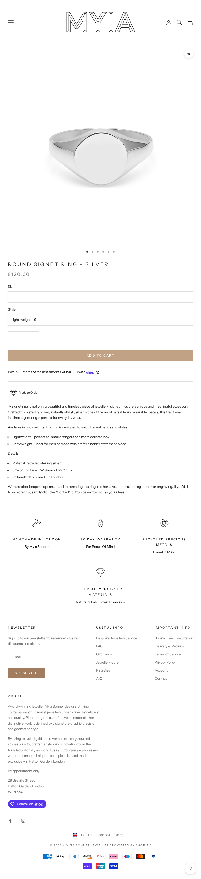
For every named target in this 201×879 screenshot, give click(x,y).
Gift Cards (104, 654)
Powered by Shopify (131, 845)
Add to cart (100, 355)
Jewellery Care (107, 662)
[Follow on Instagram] (23, 820)
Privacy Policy (165, 662)
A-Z (99, 678)
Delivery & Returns (169, 646)
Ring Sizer (104, 670)
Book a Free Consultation (174, 638)
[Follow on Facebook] (10, 820)
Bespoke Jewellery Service (116, 638)
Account (161, 670)
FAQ (99, 646)
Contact (161, 678)
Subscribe (26, 673)
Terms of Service (168, 654)
